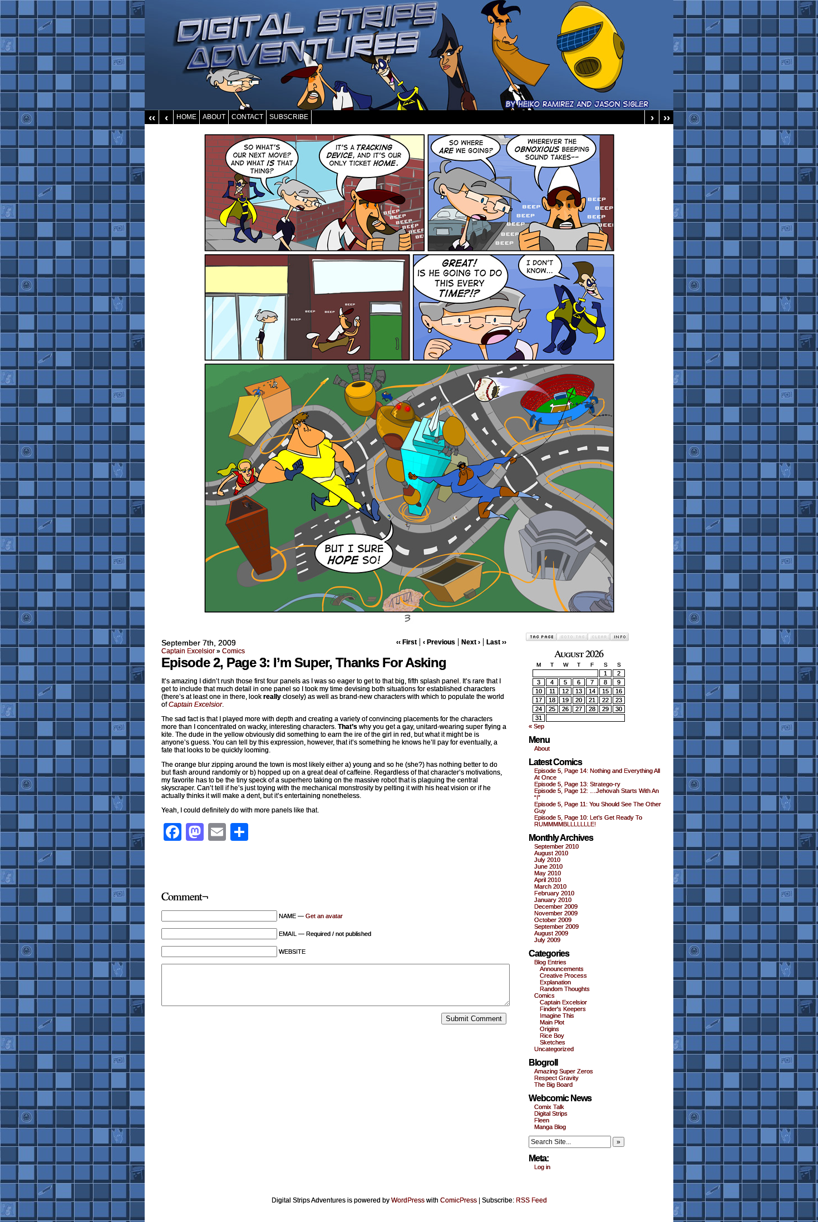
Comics (233, 651)
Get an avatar (324, 916)
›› (666, 117)
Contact (247, 117)
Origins (549, 1029)
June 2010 (548, 866)
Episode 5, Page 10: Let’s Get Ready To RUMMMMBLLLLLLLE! (588, 820)
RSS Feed (531, 1200)
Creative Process (563, 975)
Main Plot (552, 1022)
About (214, 117)
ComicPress (458, 1200)
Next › (470, 642)
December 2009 (556, 906)
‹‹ (152, 117)
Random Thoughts (565, 989)
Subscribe (288, 117)
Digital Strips (551, 1113)
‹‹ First (406, 642)
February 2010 (554, 893)
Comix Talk (549, 1106)
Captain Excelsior (188, 651)
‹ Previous (439, 642)
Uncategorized (554, 1049)
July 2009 (547, 940)
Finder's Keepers (563, 1009)
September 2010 (556, 846)
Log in (542, 1167)
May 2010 (547, 873)
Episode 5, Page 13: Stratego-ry (577, 784)
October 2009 (552, 919)
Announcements (562, 968)
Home (186, 117)
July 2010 (547, 859)
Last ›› (496, 642)
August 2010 (551, 853)
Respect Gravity (556, 1078)
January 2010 (552, 899)
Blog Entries (550, 962)
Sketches (552, 1042)
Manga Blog (550, 1127)
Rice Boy (552, 1035)
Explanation (555, 982)
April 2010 (547, 879)
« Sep (536, 726)
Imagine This (557, 1015)
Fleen (541, 1120)
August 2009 (551, 933)
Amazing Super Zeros (563, 1071)
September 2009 (556, 926)
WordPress (408, 1200)
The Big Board (553, 1084)
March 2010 (550, 886)
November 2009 (556, 913)
